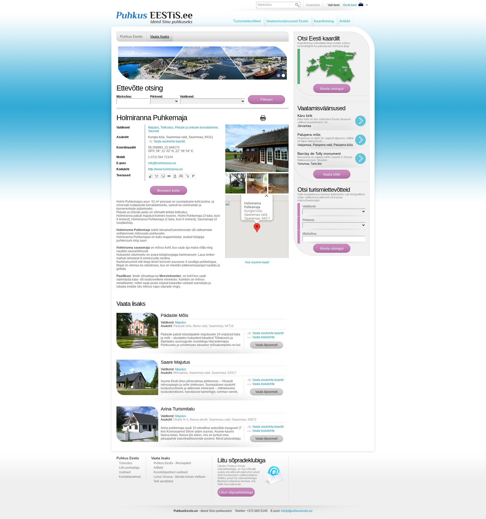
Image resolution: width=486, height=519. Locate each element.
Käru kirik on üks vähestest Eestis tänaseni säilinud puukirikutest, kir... (324, 121)
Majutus (153, 127)
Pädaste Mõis (174, 315)
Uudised (125, 472)
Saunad (153, 131)
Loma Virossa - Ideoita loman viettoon (180, 477)
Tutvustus (125, 463)
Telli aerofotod (163, 481)
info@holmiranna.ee (162, 163)
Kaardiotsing (324, 21)
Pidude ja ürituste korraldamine (196, 127)
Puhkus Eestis (131, 36)
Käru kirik (304, 116)
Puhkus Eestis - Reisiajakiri (172, 463)
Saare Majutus (175, 362)
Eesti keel (350, 5)
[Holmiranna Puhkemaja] (257, 171)
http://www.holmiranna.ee (165, 169)
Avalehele (313, 5)
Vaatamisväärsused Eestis (287, 21)
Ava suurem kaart (257, 262)
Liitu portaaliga (129, 467)
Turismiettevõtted (247, 21)
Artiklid (344, 21)
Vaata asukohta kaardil (169, 141)
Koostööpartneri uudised (171, 472)
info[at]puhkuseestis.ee (297, 511)
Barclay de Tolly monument (319, 154)
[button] (257, 227)
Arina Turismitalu (178, 409)
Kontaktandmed (130, 477)
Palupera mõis (308, 135)
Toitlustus (166, 127)
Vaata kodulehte (263, 337)
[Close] (266, 195)
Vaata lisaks (159, 36)
